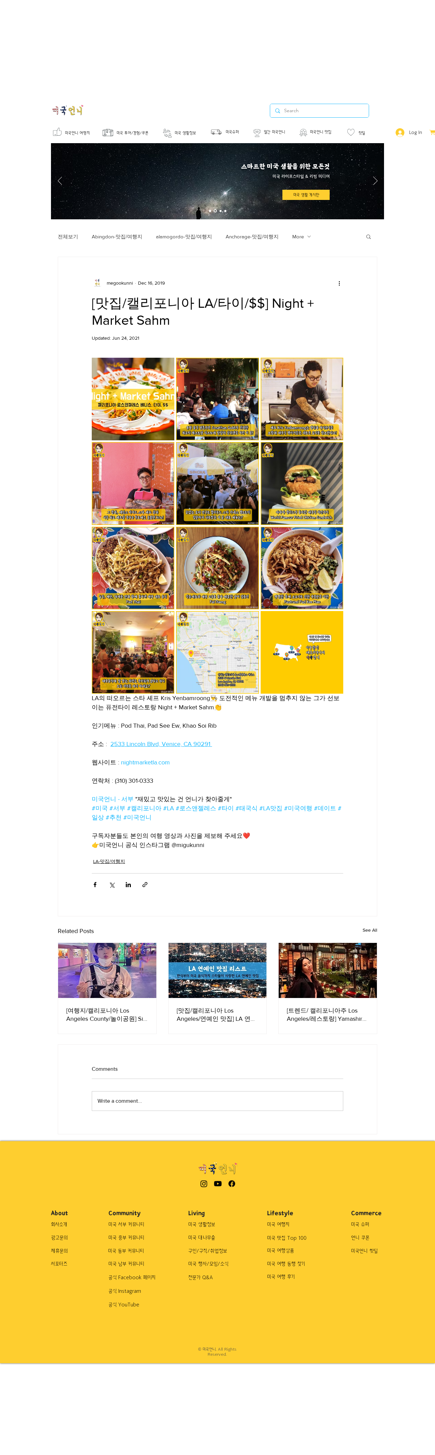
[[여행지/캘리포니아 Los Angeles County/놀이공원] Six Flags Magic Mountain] (107, 970)
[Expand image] (133, 399)
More (298, 236)
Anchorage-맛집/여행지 (252, 236)
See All (370, 930)
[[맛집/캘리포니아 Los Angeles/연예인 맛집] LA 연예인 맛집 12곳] (218, 970)
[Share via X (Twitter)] (111, 884)
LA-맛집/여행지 (109, 861)
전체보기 (68, 236)
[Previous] (60, 181)
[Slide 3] (221, 211)
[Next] (375, 181)
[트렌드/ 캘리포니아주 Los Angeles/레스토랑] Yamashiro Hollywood (326, 1015)
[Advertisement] (204, 47)
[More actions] (339, 283)
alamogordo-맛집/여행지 (184, 236)
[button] (368, 236)
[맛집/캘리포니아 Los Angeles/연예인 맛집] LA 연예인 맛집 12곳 (217, 1015)
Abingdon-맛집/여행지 (117, 236)
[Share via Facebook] (95, 884)
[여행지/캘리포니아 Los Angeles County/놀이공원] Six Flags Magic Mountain (106, 1015)
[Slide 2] (215, 211)
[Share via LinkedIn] (128, 884)
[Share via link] (145, 884)
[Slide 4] (225, 211)
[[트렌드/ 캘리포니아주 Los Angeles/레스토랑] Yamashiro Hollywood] (328, 970)
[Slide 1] (210, 211)
